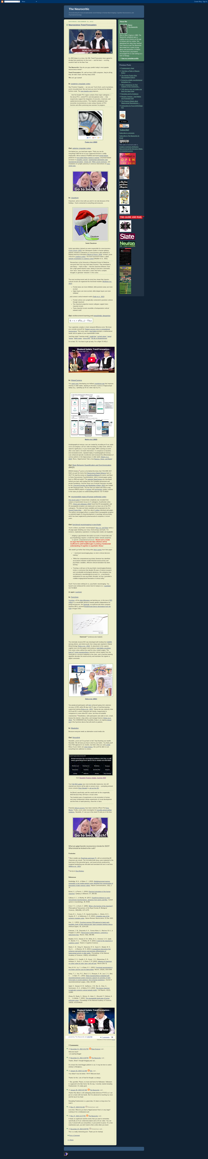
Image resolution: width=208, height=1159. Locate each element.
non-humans (98, 489)
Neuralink (76, 737)
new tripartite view (86, 91)
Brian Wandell (82, 788)
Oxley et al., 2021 (86, 709)
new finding (93, 331)
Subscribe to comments (126, 133)
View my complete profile (129, 58)
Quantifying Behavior (93, 475)
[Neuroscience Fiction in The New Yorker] (124, 214)
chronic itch (87, 162)
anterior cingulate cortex (81, 148)
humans (88, 489)
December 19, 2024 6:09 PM (79, 1129)
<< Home (70, 1140)
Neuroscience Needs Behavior (96, 473)
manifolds (107, 586)
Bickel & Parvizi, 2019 (95, 254)
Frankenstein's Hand (127, 68)
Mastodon (75, 728)
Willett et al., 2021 (74, 866)
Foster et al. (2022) (91, 142)
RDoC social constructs (99, 162)
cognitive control (80, 256)
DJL (91, 1071)
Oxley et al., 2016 (83, 646)
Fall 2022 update (77, 784)
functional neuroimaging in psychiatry (86, 525)
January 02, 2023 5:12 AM (78, 1071)
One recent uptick (74, 500)
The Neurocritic (79, 9)
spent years (75, 383)
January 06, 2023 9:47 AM (78, 1090)
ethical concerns (80, 808)
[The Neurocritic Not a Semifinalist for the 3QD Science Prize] (125, 293)
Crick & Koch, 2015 (75, 250)
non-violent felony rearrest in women (88, 157)
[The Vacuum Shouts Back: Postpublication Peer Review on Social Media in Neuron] (127, 246)
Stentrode (86, 604)
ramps (109, 336)
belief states (78, 338)
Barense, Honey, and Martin (103, 459)
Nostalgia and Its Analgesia (129, 94)
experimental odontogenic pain (98, 160)
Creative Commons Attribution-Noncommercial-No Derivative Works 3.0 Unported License (131, 149)
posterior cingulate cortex (80, 84)
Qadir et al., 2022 (98, 296)
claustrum (75, 198)
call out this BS (94, 788)
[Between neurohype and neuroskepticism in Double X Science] (125, 231)
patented (90, 479)
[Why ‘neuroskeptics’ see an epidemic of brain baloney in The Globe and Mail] (131, 218)
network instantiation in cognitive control (81, 258)
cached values (101, 336)
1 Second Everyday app (80, 485)
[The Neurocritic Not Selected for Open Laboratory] (127, 164)
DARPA (109, 642)
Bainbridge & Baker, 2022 (97, 485)
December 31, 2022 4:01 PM (79, 1049)
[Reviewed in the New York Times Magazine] (123, 188)
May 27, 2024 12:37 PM (77, 1116)
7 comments (106, 1037)
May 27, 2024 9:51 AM (77, 1107)
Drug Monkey (80, 871)
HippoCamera (76, 380)
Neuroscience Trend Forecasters (82, 25)
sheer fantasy (88, 747)
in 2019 (108, 745)
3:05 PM (89, 1037)
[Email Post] (111, 1037)
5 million (97, 510)
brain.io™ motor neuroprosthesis (79, 652)
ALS (90, 705)
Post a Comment (74, 1135)
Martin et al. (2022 (91, 439)
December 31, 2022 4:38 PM (79, 1058)
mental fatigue (103, 155)
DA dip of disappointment (99, 338)
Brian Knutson (95, 1049)
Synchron (74, 597)
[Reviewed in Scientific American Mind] (124, 178)
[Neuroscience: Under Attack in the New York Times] (124, 204)
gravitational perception (76, 162)
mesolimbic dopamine (101, 316)
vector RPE (86, 338)
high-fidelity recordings (104, 648)
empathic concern (82, 160)
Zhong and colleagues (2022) (82, 504)
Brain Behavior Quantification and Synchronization (91, 465)
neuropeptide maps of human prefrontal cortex (88, 497)
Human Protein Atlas (75, 510)
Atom (113, 1039)
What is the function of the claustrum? (101, 906)
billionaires (85, 600)
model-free (93, 336)
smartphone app (99, 383)
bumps (71, 338)
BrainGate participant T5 (88, 858)
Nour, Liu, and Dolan (102, 528)
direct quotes (98, 549)
